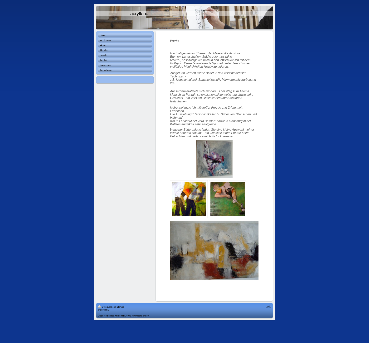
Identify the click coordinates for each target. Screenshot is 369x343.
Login (268, 306)
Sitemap (120, 307)
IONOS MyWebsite (133, 316)
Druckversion (108, 307)
